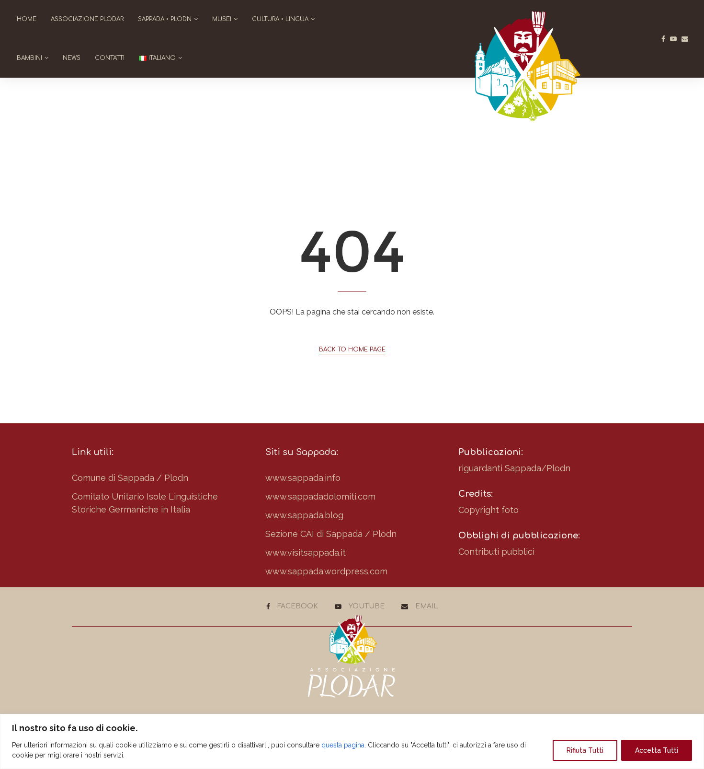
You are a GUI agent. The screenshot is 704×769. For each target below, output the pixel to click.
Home (26, 19)
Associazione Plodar (87, 19)
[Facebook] (663, 39)
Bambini (29, 58)
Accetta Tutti (656, 750)
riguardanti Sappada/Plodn (514, 468)
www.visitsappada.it (305, 553)
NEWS (71, 58)
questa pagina (342, 745)
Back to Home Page (352, 349)
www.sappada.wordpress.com (326, 571)
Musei (221, 19)
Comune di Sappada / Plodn (130, 478)
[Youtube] (673, 39)
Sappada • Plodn (165, 19)
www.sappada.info (303, 478)
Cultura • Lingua (280, 19)
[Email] (684, 39)
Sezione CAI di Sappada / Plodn (331, 534)
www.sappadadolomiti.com (320, 496)
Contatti (110, 58)
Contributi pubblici (496, 552)
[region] (352, 741)
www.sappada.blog (304, 515)
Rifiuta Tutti (585, 750)
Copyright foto (488, 510)
